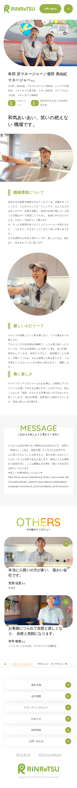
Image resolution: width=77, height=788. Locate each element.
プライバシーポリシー (49, 754)
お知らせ (36, 718)
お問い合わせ (50, 9)
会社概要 (36, 696)
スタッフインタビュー (36, 707)
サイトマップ (23, 754)
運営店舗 (36, 685)
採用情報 (36, 730)
